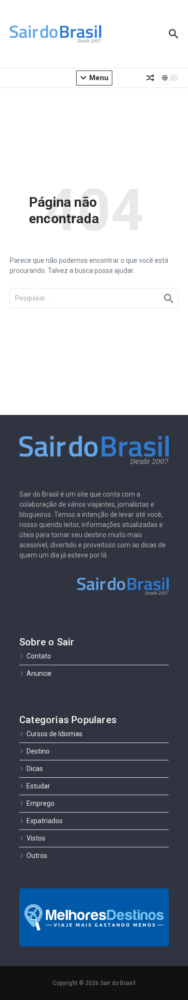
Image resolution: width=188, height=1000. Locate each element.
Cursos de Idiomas (54, 734)
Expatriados (45, 821)
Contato (39, 656)
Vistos (36, 838)
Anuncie (39, 673)
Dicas (35, 768)
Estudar (38, 786)
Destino (38, 751)
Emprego (40, 803)
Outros (37, 855)
